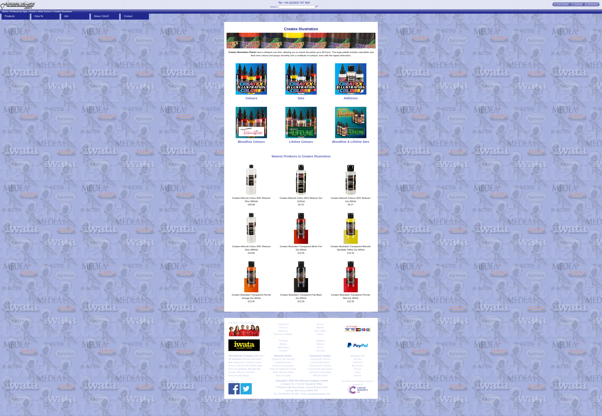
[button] (561, 4)
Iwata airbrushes (253, 359)
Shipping (320, 340)
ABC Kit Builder (320, 375)
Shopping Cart (357, 355)
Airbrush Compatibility (320, 372)
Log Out (358, 375)
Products (283, 340)
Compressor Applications (320, 369)
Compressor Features (320, 365)
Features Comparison (283, 365)
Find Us (283, 327)
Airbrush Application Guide (283, 369)
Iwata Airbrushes (283, 362)
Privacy (357, 369)
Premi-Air (233, 369)
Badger (245, 375)
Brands (283, 344)
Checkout (357, 362)
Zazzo (258, 362)
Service (320, 324)
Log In (357, 372)
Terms (320, 347)
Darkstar (250, 372)
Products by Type (18, 11)
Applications (283, 347)
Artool (231, 365)
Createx (232, 372)
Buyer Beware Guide (283, 372)
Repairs (320, 327)
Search (273, 6)
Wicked (241, 372)
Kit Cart (357, 359)
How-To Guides (283, 375)
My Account (357, 365)
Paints (32, 11)
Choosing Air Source (320, 359)
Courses (283, 350)
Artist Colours (44, 11)
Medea (250, 362)
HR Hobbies (251, 365)
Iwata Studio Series (320, 362)
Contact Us (283, 324)
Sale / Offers (320, 331)
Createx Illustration (63, 11)
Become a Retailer (283, 334)
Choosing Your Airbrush (283, 359)
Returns (320, 344)
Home (5, 11)
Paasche (232, 375)
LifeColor (239, 365)
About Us (283, 331)
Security (320, 350)
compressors (239, 362)
